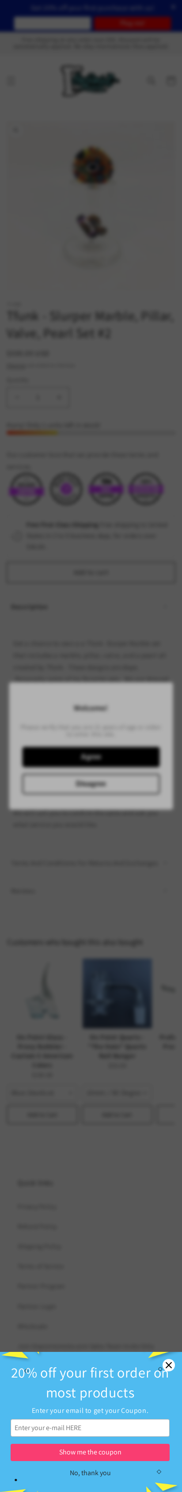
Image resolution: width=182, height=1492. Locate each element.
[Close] (169, 1365)
